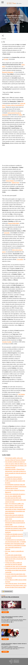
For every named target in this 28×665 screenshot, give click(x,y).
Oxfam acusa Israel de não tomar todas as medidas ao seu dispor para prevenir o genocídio (15, 570)
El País (6, 59)
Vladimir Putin (15, 182)
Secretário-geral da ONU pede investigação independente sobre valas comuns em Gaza (15, 499)
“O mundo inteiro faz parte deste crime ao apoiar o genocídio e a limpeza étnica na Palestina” (16, 575)
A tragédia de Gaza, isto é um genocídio (15, 566)
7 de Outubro (21, 394)
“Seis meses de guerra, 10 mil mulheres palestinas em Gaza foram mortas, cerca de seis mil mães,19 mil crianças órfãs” (15, 585)
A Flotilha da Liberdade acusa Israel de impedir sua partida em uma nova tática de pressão (15, 536)
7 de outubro (19, 259)
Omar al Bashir (10, 180)
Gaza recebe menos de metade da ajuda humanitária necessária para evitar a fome (14, 517)
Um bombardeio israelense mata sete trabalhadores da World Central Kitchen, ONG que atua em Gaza (15, 486)
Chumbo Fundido (6, 341)
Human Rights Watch (13, 223)
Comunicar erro (7, 591)
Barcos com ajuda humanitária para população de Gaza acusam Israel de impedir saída (15, 522)
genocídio (6, 232)
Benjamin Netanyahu (7, 72)
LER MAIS (5, 612)
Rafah (20, 114)
